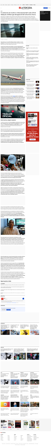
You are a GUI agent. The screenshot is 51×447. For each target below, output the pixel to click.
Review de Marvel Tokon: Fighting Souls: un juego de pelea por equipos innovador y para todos (5, 414)
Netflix (11, 292)
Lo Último (23, 4)
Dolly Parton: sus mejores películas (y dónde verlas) (32, 48)
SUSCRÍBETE (32, 139)
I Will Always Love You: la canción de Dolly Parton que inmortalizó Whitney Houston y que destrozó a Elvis (31, 88)
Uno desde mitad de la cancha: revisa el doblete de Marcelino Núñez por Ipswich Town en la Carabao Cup (34, 387)
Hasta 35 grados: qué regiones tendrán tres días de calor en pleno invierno (24, 387)
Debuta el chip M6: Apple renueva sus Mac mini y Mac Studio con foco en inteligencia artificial (5, 397)
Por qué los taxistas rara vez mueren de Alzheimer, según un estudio (15, 326)
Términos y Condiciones (9, 302)
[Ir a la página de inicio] (25, 8)
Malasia (1, 293)
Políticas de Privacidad (14, 302)
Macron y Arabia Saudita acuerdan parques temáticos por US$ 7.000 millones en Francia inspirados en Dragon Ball (15, 391)
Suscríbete (9, 309)
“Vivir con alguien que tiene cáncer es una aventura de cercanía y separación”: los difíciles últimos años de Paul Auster (12, 287)
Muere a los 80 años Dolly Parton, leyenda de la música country (30, 81)
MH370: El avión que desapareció (16, 292)
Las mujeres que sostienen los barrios (34, 414)
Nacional (6, 4)
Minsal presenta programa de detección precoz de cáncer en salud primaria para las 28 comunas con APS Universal (32, 62)
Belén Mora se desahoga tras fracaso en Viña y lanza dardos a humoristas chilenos (12, 284)
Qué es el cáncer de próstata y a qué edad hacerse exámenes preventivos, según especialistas (34, 327)
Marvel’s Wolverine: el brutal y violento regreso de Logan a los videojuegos (24, 326)
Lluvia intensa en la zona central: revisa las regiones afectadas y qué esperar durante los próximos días (5, 327)
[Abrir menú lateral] (1, 8)
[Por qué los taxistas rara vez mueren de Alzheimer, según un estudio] (15, 332)
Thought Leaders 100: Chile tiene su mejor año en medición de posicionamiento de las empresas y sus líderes (32, 54)
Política (3, 4)
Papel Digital (31, 4)
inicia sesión (4, 309)
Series (6, 292)
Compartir (2, 39)
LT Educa (34, 4)
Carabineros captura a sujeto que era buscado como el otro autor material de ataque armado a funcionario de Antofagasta (32, 58)
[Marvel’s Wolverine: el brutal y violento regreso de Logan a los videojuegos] (24, 332)
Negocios (9, 4)
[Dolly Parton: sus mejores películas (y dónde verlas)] (15, 404)
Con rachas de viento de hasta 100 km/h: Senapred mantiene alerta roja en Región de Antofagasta (32, 51)
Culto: (10, 281)
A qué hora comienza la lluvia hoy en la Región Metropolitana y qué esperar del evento (24, 375)
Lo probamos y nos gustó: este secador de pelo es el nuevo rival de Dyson (34, 409)
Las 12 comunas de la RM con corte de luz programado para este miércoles (7, 350)
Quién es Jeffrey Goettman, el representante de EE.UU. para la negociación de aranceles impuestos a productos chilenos (32, 65)
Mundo (18, 4)
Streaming (4, 292)
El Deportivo (15, 4)
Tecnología (12, 4)
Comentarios (6, 39)
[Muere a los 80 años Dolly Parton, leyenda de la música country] (37, 82)
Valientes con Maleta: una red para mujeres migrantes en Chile (34, 397)
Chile (1, 372)
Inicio (1, 4)
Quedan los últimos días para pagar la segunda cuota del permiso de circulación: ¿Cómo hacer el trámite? (19, 350)
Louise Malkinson (22, 292)
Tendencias (22, 372)
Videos (20, 4)
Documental (9, 292)
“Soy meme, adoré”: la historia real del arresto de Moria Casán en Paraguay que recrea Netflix (31, 94)
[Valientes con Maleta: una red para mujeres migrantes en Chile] (34, 404)
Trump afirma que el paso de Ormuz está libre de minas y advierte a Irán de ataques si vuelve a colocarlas (24, 414)
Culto (1, 11)
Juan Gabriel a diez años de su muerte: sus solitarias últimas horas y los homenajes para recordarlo (31, 91)
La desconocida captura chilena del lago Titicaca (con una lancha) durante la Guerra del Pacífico (13, 290)
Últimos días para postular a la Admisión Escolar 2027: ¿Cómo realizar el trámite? (32, 350)
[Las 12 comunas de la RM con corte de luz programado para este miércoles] (7, 356)
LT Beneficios (27, 4)
